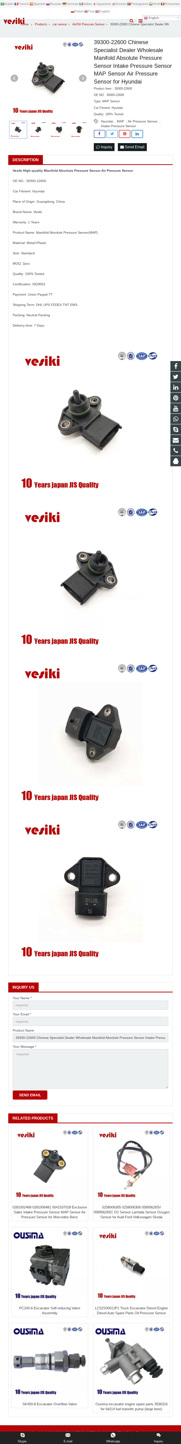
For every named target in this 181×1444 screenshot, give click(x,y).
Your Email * (22, 1014)
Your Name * (22, 998)
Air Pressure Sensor (143, 121)
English (153, 18)
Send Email (134, 147)
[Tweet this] (112, 134)
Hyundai (107, 121)
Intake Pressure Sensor (118, 126)
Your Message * (24, 1046)
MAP (120, 121)
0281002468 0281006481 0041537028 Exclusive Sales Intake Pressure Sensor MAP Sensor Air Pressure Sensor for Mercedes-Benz (49, 1212)
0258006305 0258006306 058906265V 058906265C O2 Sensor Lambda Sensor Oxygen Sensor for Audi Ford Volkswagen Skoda (131, 1212)
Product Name (23, 1030)
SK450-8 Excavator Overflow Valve (49, 1404)
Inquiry (106, 147)
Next (82, 78)
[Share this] (99, 134)
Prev (14, 78)
